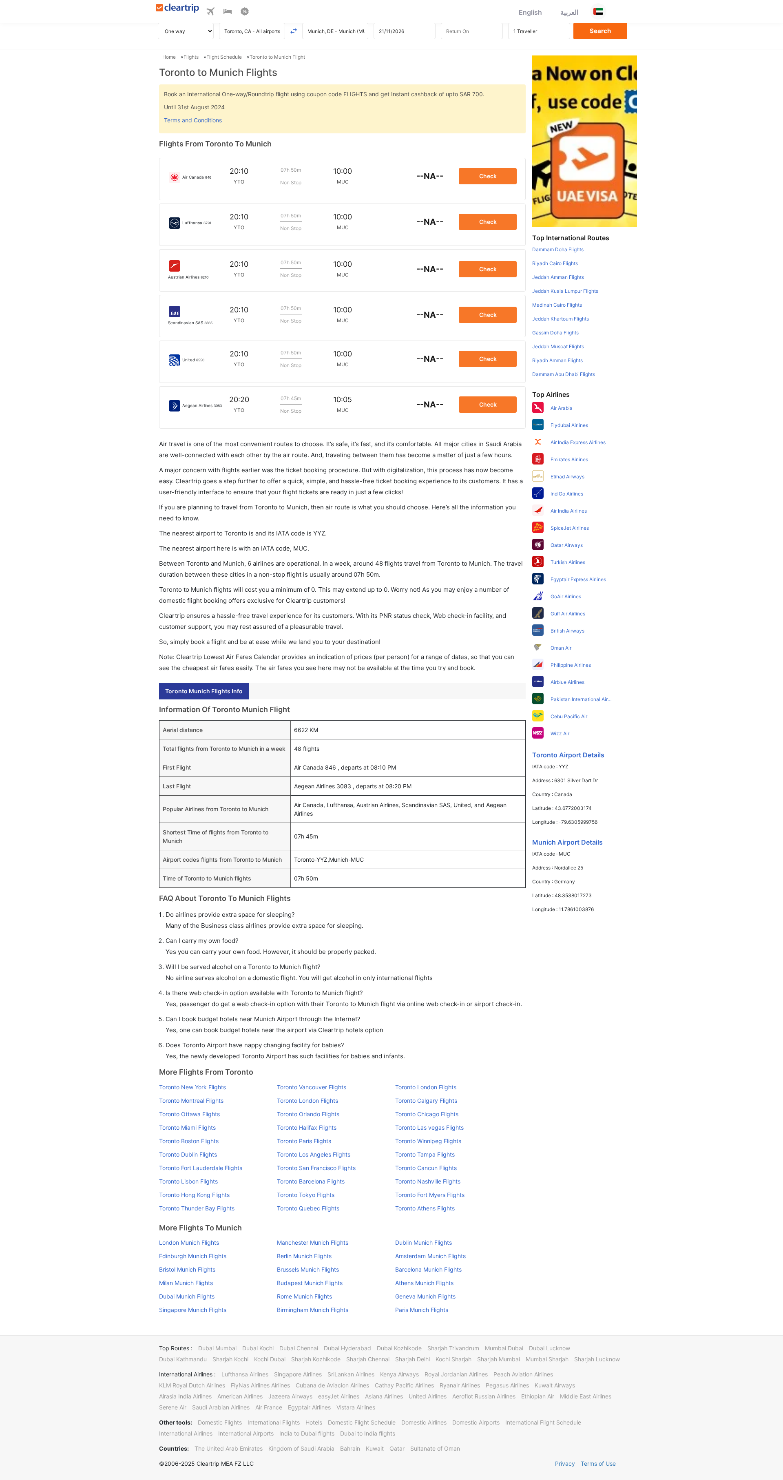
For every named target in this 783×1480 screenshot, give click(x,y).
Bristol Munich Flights (187, 1269)
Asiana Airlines (384, 1396)
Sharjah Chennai (367, 1359)
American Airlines (240, 1396)
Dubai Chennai (298, 1348)
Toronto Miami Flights (187, 1127)
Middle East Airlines (585, 1396)
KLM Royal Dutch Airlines (192, 1385)
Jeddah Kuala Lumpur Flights (565, 291)
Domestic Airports (476, 1422)
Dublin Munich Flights (423, 1242)
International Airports (246, 1433)
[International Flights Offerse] (245, 12)
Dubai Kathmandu (183, 1359)
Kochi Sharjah (453, 1359)
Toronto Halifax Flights (306, 1127)
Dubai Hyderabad (347, 1348)
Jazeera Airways (290, 1396)
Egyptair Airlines (309, 1407)
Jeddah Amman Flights (558, 277)
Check (488, 176)
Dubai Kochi (258, 1348)
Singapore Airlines (298, 1374)
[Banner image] (584, 140)
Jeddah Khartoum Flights (560, 319)
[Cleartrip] (177, 8)
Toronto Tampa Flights (425, 1154)
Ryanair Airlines (460, 1385)
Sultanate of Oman (435, 1448)
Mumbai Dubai (504, 1348)
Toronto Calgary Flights (426, 1100)
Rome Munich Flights (304, 1296)
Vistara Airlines (355, 1407)
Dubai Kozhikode (399, 1348)
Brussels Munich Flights (308, 1269)
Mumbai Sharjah (547, 1359)
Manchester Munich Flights (312, 1242)
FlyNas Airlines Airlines (260, 1385)
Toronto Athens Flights (425, 1208)
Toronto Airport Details (568, 755)
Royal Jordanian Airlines (456, 1374)
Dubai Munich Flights (187, 1296)
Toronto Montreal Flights (191, 1100)
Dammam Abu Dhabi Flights (563, 374)
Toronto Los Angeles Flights (313, 1154)
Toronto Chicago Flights (426, 1114)
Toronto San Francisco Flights (316, 1167)
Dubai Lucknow (549, 1348)
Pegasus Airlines (507, 1385)
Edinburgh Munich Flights (192, 1255)
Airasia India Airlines (185, 1396)
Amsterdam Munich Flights (430, 1255)
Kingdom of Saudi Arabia (301, 1448)
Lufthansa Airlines (244, 1374)
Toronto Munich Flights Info (204, 691)
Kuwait (375, 1448)
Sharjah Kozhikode (316, 1359)
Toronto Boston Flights (189, 1140)
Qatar (397, 1448)
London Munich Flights (189, 1242)
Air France (268, 1407)
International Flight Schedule (543, 1422)
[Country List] (598, 11)
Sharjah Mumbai (498, 1359)
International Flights (274, 1422)
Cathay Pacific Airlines (404, 1385)
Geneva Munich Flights (425, 1296)
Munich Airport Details (567, 842)
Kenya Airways (399, 1374)
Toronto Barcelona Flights (311, 1181)
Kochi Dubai (269, 1359)
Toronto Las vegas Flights (429, 1127)
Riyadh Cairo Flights (555, 263)
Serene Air (172, 1407)
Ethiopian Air (537, 1396)
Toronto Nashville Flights (427, 1181)
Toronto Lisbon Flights (188, 1181)
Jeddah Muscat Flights (558, 346)
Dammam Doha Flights (558, 249)
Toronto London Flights (425, 1087)
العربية (569, 12)
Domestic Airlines (424, 1422)
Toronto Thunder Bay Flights (196, 1208)
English (530, 12)
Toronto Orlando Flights (308, 1114)
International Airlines (185, 1433)
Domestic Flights (220, 1422)
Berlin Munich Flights (304, 1255)
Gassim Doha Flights (555, 333)
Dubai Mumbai (217, 1348)
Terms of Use (598, 1463)
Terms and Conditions (193, 120)
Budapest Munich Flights (310, 1282)
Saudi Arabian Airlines (221, 1407)
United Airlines (428, 1396)
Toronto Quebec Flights (308, 1208)
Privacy (565, 1463)
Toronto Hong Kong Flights (194, 1194)
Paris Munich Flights (421, 1309)
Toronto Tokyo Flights (305, 1194)
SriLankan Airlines (350, 1374)
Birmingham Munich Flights (312, 1309)
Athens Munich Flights (424, 1282)
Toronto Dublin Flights (188, 1154)
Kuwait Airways (555, 1385)
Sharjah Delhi (412, 1359)
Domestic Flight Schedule (362, 1422)
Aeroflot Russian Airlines (483, 1396)
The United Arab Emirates (229, 1448)
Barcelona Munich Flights (428, 1269)
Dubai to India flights (367, 1433)
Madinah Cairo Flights (557, 305)
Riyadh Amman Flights (557, 360)
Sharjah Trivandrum (453, 1348)
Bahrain (350, 1448)
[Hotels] (227, 12)
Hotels (313, 1422)
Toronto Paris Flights (304, 1140)
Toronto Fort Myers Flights (429, 1194)
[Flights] (210, 12)
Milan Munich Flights (186, 1282)
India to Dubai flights (306, 1433)
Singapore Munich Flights (192, 1309)
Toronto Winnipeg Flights (428, 1140)
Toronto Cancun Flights (426, 1167)
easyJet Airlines (338, 1396)
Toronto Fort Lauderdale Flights (200, 1167)
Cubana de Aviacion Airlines (332, 1385)
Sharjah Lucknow (597, 1359)
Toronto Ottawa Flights (189, 1114)
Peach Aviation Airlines (523, 1374)
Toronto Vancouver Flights (311, 1087)
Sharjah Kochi (230, 1359)
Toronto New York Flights (192, 1087)
